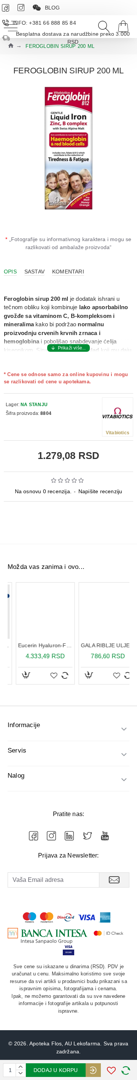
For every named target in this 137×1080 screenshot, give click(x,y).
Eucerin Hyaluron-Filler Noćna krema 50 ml (37, 645)
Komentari (68, 271)
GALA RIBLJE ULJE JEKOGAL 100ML (100, 645)
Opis (10, 271)
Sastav (34, 271)
